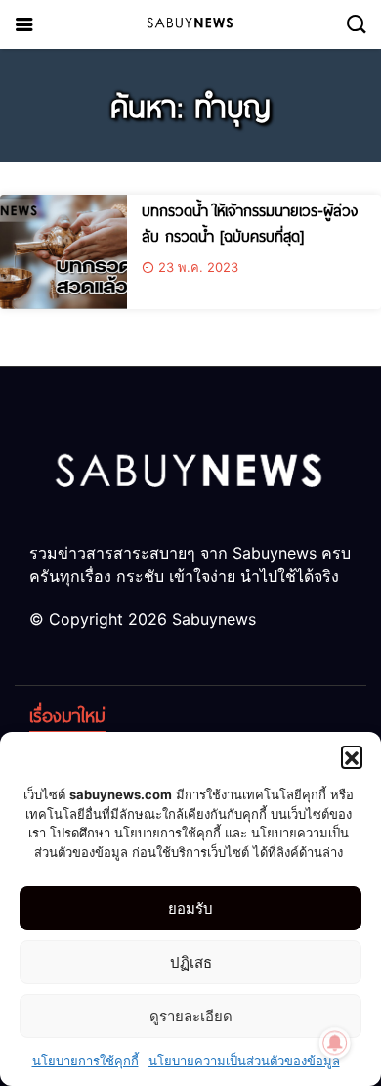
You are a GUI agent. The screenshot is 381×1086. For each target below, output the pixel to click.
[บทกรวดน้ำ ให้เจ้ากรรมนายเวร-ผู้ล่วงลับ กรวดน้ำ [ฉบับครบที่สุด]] (63, 252)
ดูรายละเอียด (191, 1016)
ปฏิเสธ (191, 962)
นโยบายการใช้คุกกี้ (85, 1060)
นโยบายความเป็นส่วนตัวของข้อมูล (244, 1060)
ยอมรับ (190, 908)
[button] (351, 756)
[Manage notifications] (335, 1043)
